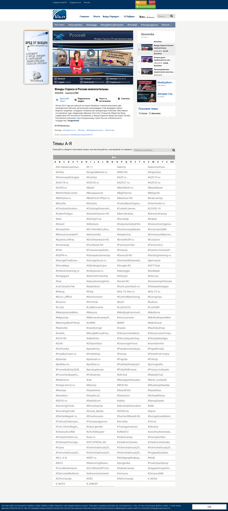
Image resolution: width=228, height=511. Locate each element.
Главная (84, 16)
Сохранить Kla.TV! (60, 2)
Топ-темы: (59, 24)
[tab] (64, 99)
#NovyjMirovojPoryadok (112, 25)
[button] (141, 3)
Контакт (87, 2)
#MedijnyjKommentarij (95, 130)
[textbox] (152, 150)
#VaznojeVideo (75, 25)
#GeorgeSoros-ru (69, 130)
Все (114, 157)
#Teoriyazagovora (149, 25)
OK (209, 507)
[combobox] (152, 150)
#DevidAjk (132, 25)
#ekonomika (109, 130)
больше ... (167, 24)
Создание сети (75, 2)
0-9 (172, 161)
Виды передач (111, 16)
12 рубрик (129, 16)
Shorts (96, 16)
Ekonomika (147, 34)
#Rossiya (81, 130)
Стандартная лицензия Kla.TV (81, 135)
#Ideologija (91, 25)
